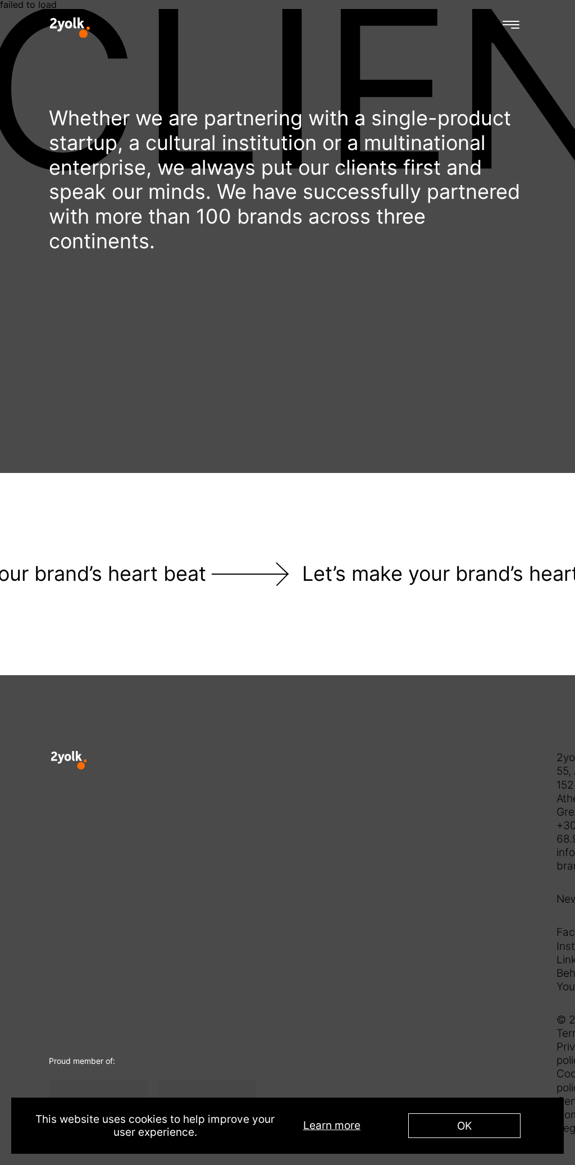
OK (464, 1125)
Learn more (331, 1125)
